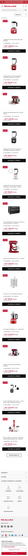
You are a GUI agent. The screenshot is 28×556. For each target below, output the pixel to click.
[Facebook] (2, 527)
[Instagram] (5, 527)
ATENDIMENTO (4, 472)
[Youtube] (11, 527)
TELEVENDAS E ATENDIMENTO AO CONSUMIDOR (11, 481)
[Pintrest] (8, 526)
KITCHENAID (3, 476)
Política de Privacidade (9, 546)
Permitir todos (14, 553)
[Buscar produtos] (25, 10)
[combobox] (14, 10)
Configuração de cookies (13, 549)
